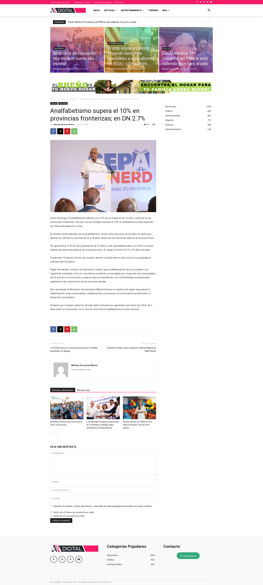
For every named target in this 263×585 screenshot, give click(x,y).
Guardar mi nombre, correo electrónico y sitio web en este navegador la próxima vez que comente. (102, 506)
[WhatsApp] (74, 131)
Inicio (52, 99)
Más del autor (83, 390)
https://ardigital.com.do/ (81, 369)
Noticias (61, 99)
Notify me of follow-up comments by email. (73, 512)
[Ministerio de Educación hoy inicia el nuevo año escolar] (77, 50)
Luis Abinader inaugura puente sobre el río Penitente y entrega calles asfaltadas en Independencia (103, 425)
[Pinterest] (67, 131)
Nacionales (59, 48)
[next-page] (57, 434)
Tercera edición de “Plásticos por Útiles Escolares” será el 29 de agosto (137, 425)
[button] (209, 10)
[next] (208, 22)
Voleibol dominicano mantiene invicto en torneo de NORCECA (99, 22)
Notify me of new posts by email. (69, 516)
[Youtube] (211, 2)
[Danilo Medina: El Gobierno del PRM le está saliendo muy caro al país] (186, 50)
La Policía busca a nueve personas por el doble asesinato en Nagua (73, 349)
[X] (204, 2)
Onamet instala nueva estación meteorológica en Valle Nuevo (131, 349)
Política (166, 48)
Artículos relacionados (62, 390)
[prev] (203, 22)
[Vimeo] (207, 2)
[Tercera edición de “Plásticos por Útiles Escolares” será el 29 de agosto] (139, 407)
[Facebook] (197, 2)
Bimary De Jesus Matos (64, 124)
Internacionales (116, 43)
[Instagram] (200, 2)
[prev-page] (52, 434)
